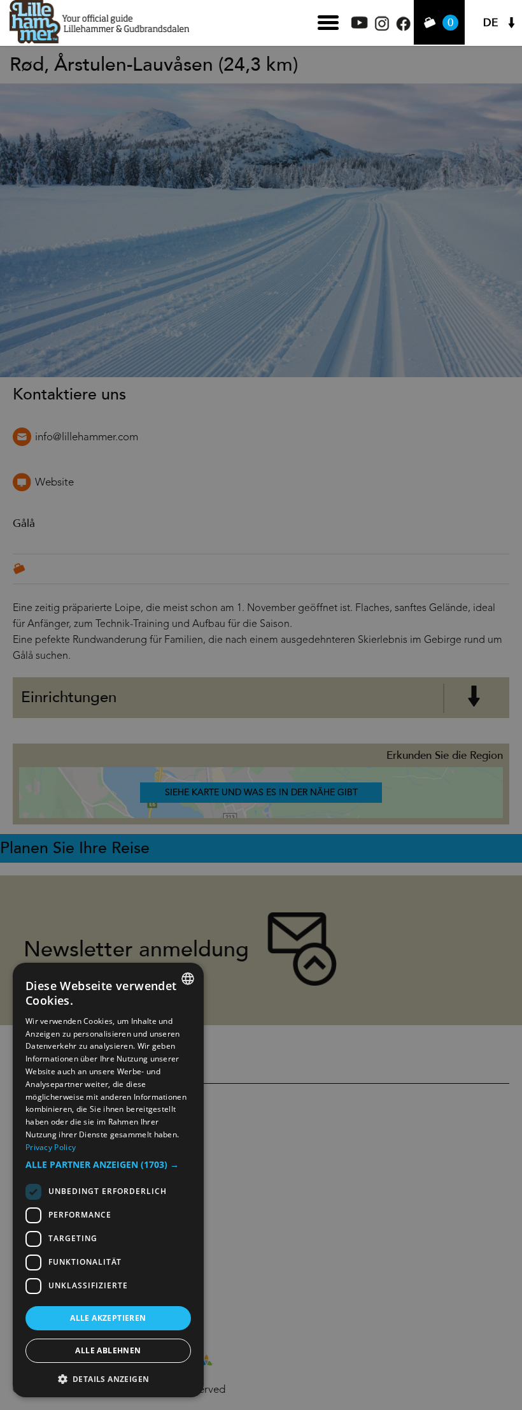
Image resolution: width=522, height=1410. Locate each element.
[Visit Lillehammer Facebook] (403, 27)
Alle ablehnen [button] (108, 1350)
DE (490, 22)
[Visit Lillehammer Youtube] (359, 25)
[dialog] (108, 1180)
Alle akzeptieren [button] (108, 1318)
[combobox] (187, 978)
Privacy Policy (50, 1147)
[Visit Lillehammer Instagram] (382, 27)
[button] (108, 1164)
